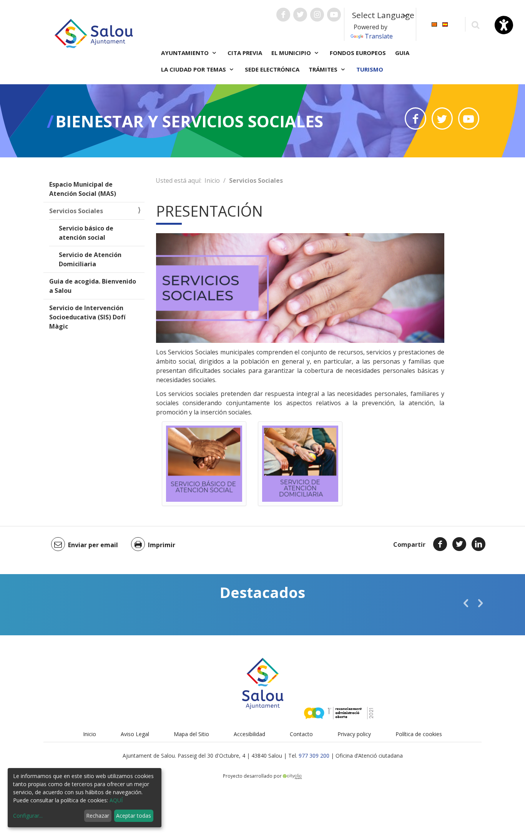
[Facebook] (440, 544)
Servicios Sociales (76, 211)
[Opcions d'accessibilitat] (503, 25)
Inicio (212, 180)
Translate (379, 36)
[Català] (434, 23)
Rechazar (97, 815)
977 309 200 (314, 755)
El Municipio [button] (291, 53)
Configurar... (28, 815)
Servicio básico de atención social (86, 233)
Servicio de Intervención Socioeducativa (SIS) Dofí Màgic (87, 317)
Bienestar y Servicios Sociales (189, 121)
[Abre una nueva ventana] (283, 15)
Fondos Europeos (358, 53)
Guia (402, 53)
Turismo (369, 69)
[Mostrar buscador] (475, 24)
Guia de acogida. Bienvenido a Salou (92, 286)
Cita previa (245, 53)
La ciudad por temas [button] (194, 69)
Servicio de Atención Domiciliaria (90, 259)
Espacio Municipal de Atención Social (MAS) (82, 189)
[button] (466, 603)
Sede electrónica (272, 69)
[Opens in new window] (415, 118)
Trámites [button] (324, 69)
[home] (93, 32)
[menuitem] (434, 24)
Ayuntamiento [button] (185, 53)
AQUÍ (116, 800)
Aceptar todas (133, 815)
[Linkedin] (478, 544)
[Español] (445, 23)
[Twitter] (459, 544)
